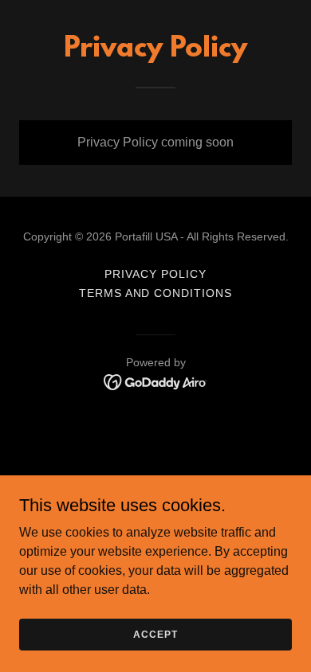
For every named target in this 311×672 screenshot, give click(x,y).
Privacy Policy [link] (155, 274)
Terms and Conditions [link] (156, 293)
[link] (156, 381)
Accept (155, 633)
